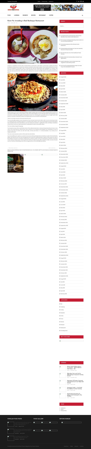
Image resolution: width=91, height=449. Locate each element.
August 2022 (63, 198)
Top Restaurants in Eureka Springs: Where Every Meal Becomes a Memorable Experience (71, 36)
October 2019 (64, 273)
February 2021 (64, 240)
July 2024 (63, 133)
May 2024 (63, 139)
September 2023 (64, 163)
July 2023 (63, 169)
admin (9, 22)
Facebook (66, 446)
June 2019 (63, 285)
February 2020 (64, 261)
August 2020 (63, 258)
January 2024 (64, 151)
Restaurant (42, 15)
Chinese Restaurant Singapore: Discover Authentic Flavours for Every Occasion (72, 49)
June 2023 (63, 172)
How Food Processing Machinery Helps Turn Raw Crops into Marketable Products (71, 66)
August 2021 (63, 228)
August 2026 (63, 77)
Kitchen (62, 321)
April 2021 (63, 234)
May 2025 (63, 106)
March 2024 (63, 145)
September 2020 (64, 255)
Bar (61, 304)
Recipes (33, 15)
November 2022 (64, 189)
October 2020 (64, 252)
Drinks (62, 315)
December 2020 (64, 246)
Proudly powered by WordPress (14, 446)
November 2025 (64, 97)
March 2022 (63, 213)
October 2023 (64, 160)
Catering (16, 15)
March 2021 (63, 237)
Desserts (25, 15)
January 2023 (64, 184)
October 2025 (64, 100)
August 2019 (63, 279)
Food (9, 15)
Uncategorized (64, 330)
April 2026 (63, 89)
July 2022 (63, 201)
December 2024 (64, 121)
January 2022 (64, 219)
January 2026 (64, 94)
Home (39, 1)
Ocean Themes (35, 446)
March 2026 (63, 91)
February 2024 (64, 148)
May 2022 (63, 207)
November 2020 (64, 249)
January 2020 (64, 264)
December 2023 (64, 154)
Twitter (71, 446)
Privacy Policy (44, 1)
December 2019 (64, 267)
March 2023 (63, 178)
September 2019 (64, 276)
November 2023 (64, 157)
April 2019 (63, 290)
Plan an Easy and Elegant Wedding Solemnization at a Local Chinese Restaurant (72, 40)
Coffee (51, 15)
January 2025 (64, 118)
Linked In (76, 446)
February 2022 (64, 216)
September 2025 (64, 103)
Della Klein (28, 170)
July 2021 (63, 231)
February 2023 (64, 181)
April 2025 (63, 109)
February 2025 (64, 115)
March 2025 (63, 112)
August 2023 (63, 166)
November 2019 (64, 270)
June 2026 (63, 83)
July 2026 (63, 80)
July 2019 (63, 282)
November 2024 (64, 124)
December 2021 (64, 222)
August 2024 (63, 130)
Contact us (51, 1)
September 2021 (64, 225)
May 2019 (63, 287)
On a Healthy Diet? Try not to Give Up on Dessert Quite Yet (45, 150)
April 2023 (63, 175)
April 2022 (63, 210)
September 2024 (64, 127)
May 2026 (63, 86)
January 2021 (63, 243)
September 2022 (64, 195)
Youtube (81, 446)
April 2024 (63, 142)
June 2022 (63, 204)
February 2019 (64, 293)
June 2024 (63, 136)
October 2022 (64, 192)
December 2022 (64, 186)
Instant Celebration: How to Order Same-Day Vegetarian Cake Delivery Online (70, 62)
